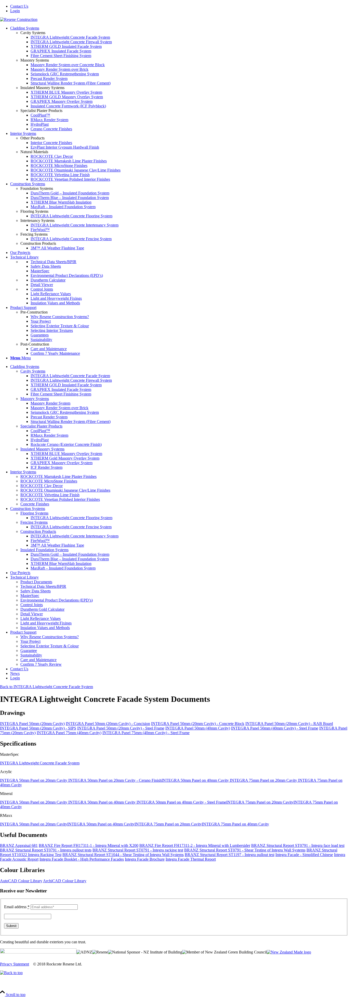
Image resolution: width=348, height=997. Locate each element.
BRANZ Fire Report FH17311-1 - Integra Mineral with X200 (88, 845)
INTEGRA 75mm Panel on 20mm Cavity (264, 780)
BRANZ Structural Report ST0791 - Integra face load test (297, 845)
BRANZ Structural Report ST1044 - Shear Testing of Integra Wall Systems (123, 854)
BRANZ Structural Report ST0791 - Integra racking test (137, 850)
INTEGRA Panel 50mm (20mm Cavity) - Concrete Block (197, 723)
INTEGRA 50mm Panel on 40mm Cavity (196, 780)
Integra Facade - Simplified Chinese (304, 854)
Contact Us (19, 6)
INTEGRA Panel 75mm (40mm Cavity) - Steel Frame (146, 733)
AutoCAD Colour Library (21, 881)
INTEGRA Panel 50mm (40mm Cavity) (197, 728)
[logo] (18, 19)
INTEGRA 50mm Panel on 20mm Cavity (34, 780)
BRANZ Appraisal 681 (19, 845)
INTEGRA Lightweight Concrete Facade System (39, 763)
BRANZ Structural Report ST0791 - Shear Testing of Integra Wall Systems (244, 850)
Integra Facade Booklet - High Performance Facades (81, 859)
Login (15, 11)
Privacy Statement (14, 964)
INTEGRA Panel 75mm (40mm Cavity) (69, 733)
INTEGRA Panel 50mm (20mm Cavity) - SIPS (38, 728)
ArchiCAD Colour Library (64, 881)
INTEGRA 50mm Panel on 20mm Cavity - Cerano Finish (115, 780)
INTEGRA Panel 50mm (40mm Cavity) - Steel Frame (274, 728)
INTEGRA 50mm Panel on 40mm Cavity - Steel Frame (181, 802)
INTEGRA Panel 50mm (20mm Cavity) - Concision (108, 723)
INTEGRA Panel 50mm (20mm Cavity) (32, 723)
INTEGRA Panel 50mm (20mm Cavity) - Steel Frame (120, 728)
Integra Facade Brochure (145, 859)
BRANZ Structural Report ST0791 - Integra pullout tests (45, 850)
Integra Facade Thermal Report (191, 859)
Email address (17, 907)
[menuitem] (179, 6)
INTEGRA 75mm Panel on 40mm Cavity (235, 824)
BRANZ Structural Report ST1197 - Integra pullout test (229, 854)
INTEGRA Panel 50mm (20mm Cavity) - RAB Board (289, 723)
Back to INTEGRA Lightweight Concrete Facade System (46, 687)
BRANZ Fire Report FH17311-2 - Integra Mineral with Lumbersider (194, 845)
